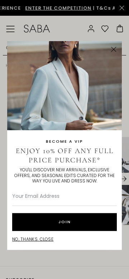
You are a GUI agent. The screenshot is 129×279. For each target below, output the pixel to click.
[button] (114, 49)
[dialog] (64, 139)
